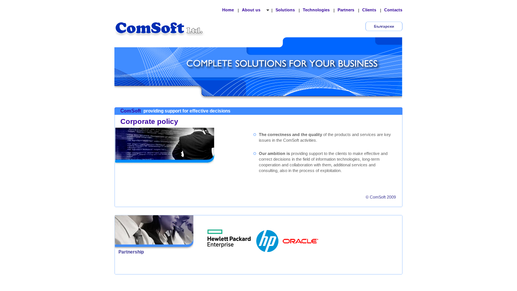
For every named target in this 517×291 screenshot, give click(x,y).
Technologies (316, 10)
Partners (346, 10)
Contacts (393, 10)
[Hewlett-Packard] (268, 238)
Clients (369, 10)
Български (384, 26)
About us (252, 10)
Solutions (285, 10)
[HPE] (229, 238)
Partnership (131, 252)
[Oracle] (300, 238)
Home (228, 10)
